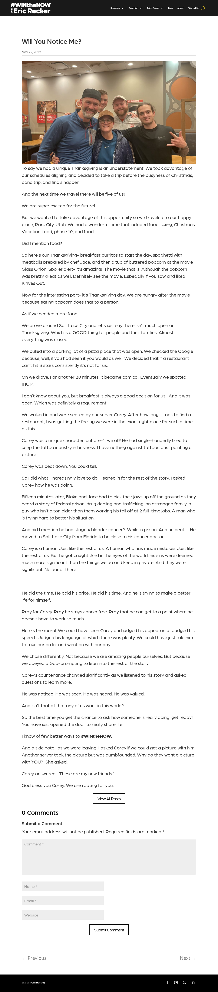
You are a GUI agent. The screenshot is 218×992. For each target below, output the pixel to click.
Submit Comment (109, 929)
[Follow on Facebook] (167, 982)
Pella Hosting (37, 982)
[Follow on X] (184, 982)
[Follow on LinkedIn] (192, 982)
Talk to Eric (193, 8)
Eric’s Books (153, 8)
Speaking (115, 8)
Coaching (133, 8)
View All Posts (109, 798)
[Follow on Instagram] (175, 982)
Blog (170, 8)
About (180, 8)
